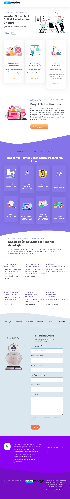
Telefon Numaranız (38, 375)
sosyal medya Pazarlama (27, 186)
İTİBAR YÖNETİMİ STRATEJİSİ (43, 217)
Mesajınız (35, 394)
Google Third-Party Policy (59, 490)
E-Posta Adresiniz (38, 365)
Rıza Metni (53, 482)
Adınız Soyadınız (37, 356)
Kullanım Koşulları (53, 484)
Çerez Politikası (61, 482)
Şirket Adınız (35, 385)
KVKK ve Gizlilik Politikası (52, 480)
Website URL (42, 346)
